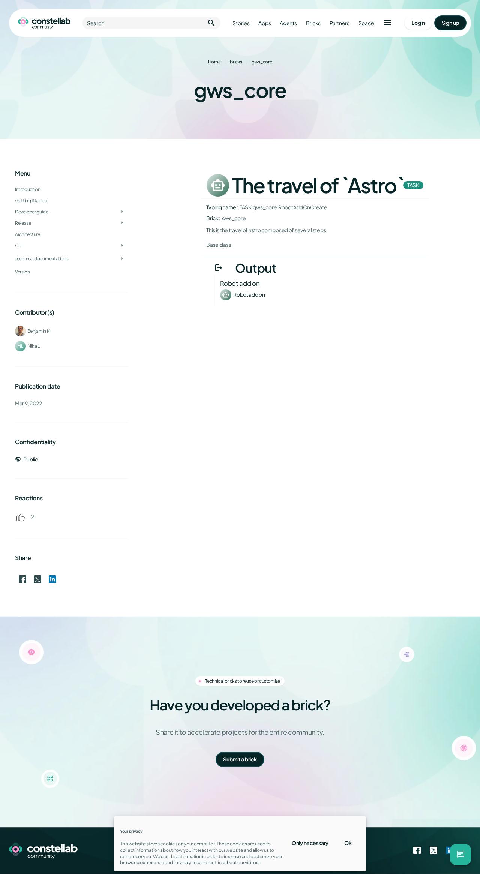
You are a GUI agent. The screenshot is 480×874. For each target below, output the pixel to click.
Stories (240, 23)
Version (22, 272)
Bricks (313, 23)
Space (366, 23)
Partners (340, 23)
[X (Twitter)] (433, 851)
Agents (288, 23)
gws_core (262, 61)
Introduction (27, 189)
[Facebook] (417, 851)
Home (214, 61)
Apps (264, 23)
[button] (387, 23)
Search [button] (151, 22)
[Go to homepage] (44, 23)
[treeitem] (71, 200)
